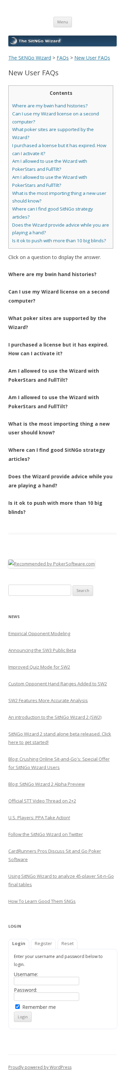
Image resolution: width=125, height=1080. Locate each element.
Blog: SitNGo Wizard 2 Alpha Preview (46, 784)
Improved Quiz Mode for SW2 (39, 667)
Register (43, 943)
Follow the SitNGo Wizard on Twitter (45, 834)
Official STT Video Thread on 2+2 (42, 801)
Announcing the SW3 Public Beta (42, 650)
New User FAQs (92, 57)
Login (18, 943)
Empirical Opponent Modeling (39, 633)
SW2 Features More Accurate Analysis (48, 700)
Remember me (38, 1007)
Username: (26, 974)
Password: (25, 990)
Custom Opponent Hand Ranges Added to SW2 (57, 683)
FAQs (63, 57)
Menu (62, 21)
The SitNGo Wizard (29, 57)
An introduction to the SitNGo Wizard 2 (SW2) (54, 717)
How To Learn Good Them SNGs (42, 901)
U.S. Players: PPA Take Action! (39, 817)
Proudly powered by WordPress (40, 1067)
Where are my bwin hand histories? (50, 105)
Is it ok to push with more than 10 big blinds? (59, 240)
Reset (67, 943)
